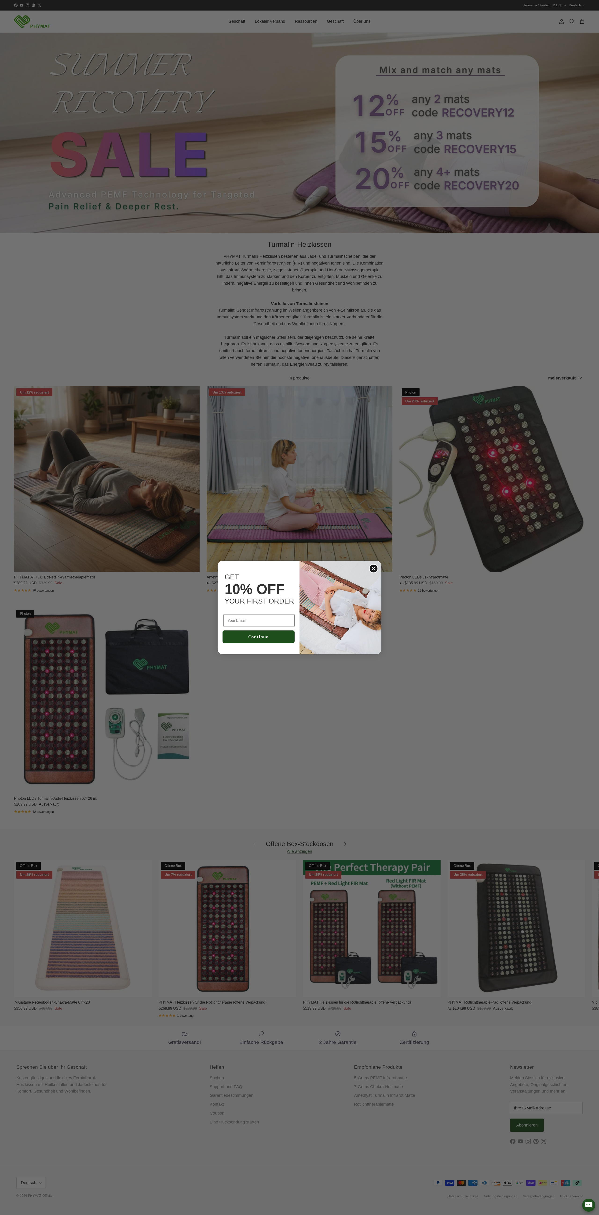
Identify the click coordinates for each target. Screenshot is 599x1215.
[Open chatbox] (588, 1205)
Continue (258, 636)
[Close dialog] (373, 568)
